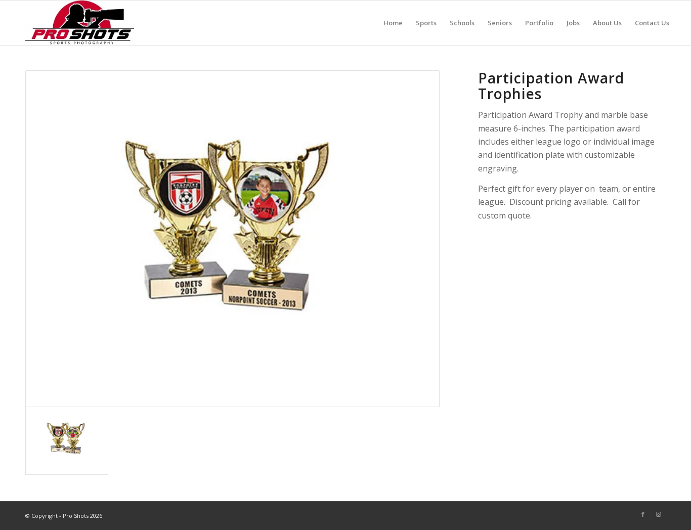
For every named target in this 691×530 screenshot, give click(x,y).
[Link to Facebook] (643, 514)
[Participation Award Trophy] (232, 238)
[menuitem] (393, 23)
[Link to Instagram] (658, 514)
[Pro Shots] (79, 23)
